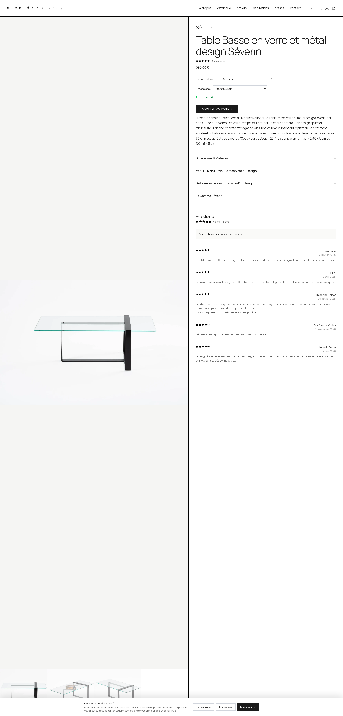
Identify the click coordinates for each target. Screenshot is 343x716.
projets (242, 8)
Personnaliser (203, 707)
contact (295, 8)
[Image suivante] (182, 342)
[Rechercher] (320, 8)
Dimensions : (203, 89)
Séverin (204, 27)
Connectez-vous (209, 234)
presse (279, 8)
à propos (205, 8)
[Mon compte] (327, 8)
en (312, 8)
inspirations (260, 8)
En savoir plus (168, 710)
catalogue (224, 8)
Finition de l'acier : (206, 79)
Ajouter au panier (217, 108)
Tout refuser (226, 707)
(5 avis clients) (219, 61)
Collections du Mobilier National (242, 118)
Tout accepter (248, 707)
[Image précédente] (5, 342)
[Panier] (334, 8)
